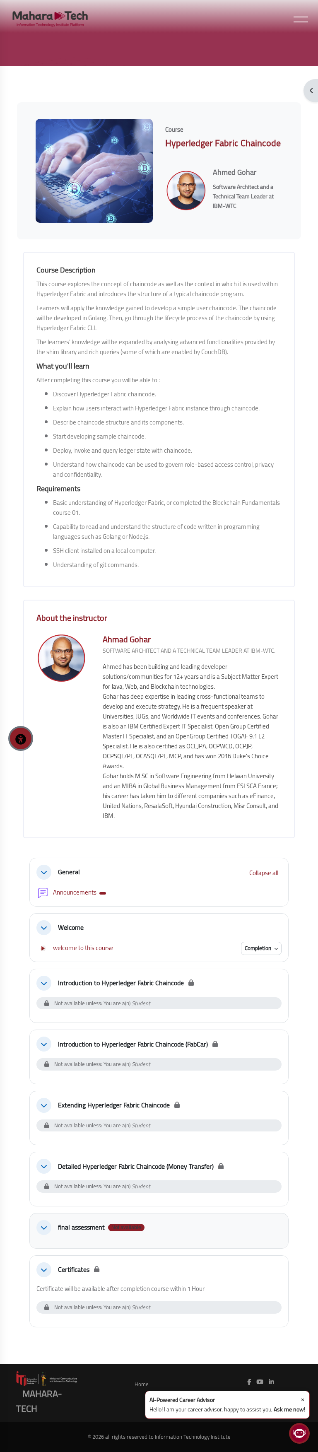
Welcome (71, 927)
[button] (43, 872)
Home (142, 1384)
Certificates (73, 1269)
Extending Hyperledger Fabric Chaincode (114, 1105)
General (69, 872)
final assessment (81, 1227)
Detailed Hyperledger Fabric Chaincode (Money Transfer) (136, 1166)
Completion (258, 948)
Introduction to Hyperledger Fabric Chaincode (121, 983)
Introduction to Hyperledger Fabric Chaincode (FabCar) (133, 1044)
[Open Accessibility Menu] (20, 738)
